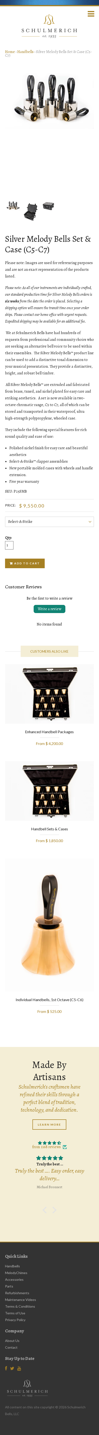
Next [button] (86, 130)
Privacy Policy (15, 1320)
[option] (49, 99)
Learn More (49, 1124)
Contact (11, 1347)
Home (10, 51)
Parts (9, 1286)
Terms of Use (15, 1313)
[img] (49, 1143)
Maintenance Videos (20, 1300)
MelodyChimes (16, 1273)
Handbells (25, 51)
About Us (12, 1341)
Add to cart (27, 563)
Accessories (14, 1279)
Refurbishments (17, 1293)
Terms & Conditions (20, 1306)
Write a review (49, 609)
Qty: (8, 538)
